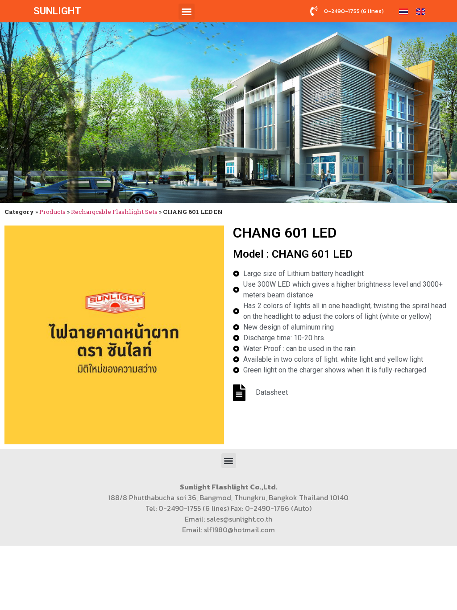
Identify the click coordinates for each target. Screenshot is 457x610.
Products (52, 212)
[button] (187, 12)
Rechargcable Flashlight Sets (114, 212)
